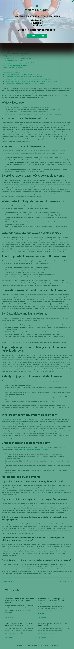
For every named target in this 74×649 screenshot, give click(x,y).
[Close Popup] (73, 1)
